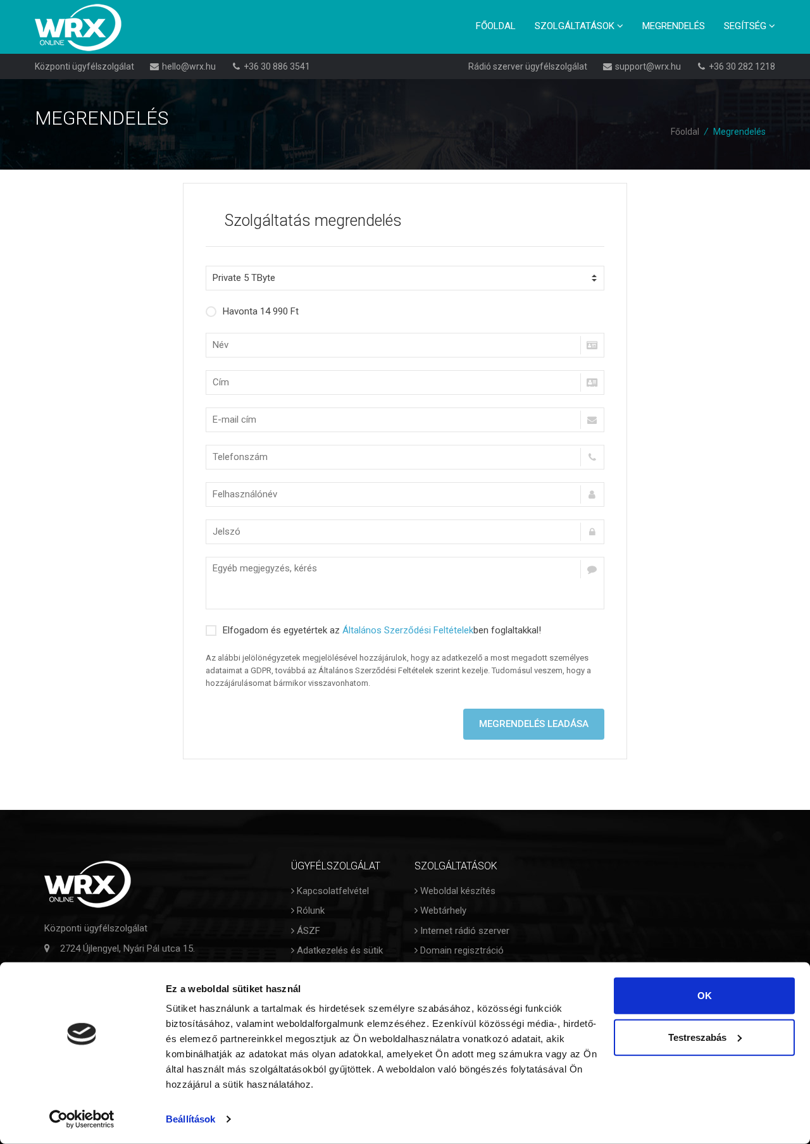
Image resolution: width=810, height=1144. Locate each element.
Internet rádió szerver (463, 930)
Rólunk (309, 910)
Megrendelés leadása (534, 724)
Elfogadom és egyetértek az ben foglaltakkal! (382, 630)
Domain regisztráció (461, 950)
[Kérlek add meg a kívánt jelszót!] (405, 531)
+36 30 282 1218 (742, 66)
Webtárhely (442, 910)
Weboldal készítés (456, 891)
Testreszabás (697, 1036)
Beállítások (190, 1119)
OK (704, 995)
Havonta (261, 311)
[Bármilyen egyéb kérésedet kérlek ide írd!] (405, 583)
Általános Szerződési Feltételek (407, 630)
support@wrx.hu (648, 66)
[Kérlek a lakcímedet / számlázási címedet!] (405, 382)
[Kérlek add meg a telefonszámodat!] (405, 457)
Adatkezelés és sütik (338, 950)
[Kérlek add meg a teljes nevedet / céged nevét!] (405, 345)
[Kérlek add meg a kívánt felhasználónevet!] (405, 494)
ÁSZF (307, 930)
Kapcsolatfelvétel (331, 891)
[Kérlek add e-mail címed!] (405, 419)
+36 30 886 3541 (277, 66)
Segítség (746, 26)
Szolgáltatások (576, 26)
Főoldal (496, 26)
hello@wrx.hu (189, 66)
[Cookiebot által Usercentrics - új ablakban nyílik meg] (82, 1119)
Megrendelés (673, 26)
